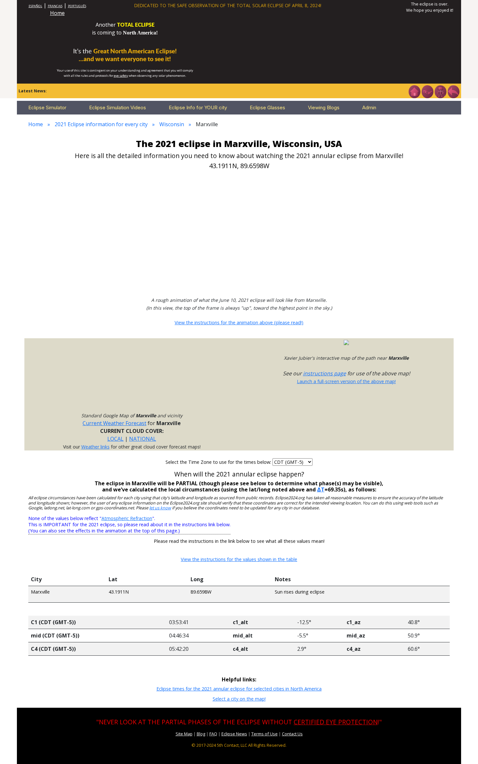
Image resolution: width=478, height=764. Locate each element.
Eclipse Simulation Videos (117, 107)
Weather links (95, 447)
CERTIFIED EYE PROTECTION (336, 721)
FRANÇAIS (55, 6)
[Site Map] (440, 91)
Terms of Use (264, 734)
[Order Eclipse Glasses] (427, 91)
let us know (160, 508)
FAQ (213, 734)
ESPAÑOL (35, 6)
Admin (369, 107)
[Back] (453, 91)
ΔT (321, 489)
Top (464, 749)
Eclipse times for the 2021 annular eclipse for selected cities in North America (239, 689)
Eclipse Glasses (267, 107)
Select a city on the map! (239, 699)
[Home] (414, 91)
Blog (201, 734)
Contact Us (292, 734)
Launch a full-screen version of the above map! (346, 381)
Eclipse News (234, 734)
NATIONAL (142, 438)
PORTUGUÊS (77, 6)
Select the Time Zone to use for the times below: (219, 462)
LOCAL (115, 438)
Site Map (184, 734)
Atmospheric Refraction (126, 518)
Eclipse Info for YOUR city (198, 107)
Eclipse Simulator (47, 107)
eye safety (121, 76)
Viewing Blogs (323, 107)
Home (57, 13)
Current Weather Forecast (114, 423)
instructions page (324, 373)
